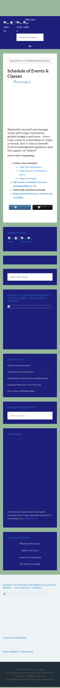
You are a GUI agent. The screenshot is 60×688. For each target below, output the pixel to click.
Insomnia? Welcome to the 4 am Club (24, 384)
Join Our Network (15, 637)
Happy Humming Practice (18, 365)
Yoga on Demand (27, 178)
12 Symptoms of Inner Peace (20, 372)
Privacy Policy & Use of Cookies (30, 669)
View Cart (30, 19)
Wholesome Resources (30, 10)
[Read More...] (31, 518)
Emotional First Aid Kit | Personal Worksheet (27, 378)
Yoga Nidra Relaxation (30, 166)
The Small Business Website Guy (40, 679)
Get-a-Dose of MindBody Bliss (21, 391)
